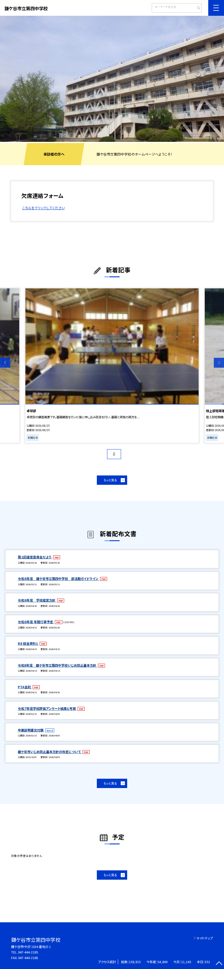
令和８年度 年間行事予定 (36, 621)
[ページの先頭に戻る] (219, 964)
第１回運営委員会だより (35, 557)
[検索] (196, 8)
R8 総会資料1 (28, 643)
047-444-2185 (28, 952)
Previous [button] (5, 363)
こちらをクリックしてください (43, 207)
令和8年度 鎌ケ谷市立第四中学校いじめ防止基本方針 (57, 665)
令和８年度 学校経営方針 (37, 600)
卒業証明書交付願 (31, 730)
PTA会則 (25, 686)
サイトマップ (204, 938)
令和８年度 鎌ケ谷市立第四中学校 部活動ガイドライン (58, 578)
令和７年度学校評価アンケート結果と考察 (47, 708)
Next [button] (219, 363)
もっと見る (110, 480)
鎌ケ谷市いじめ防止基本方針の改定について (50, 751)
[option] (112, 79)
